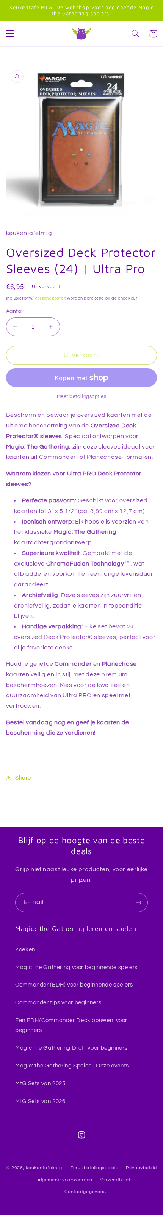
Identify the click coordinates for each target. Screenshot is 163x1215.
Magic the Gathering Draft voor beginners (71, 1048)
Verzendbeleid (116, 1180)
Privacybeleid (141, 1168)
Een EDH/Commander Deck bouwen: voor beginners (71, 1025)
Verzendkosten (50, 298)
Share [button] (23, 778)
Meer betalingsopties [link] (82, 396)
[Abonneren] (138, 902)
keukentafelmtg (44, 1168)
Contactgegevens (85, 1192)
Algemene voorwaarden (65, 1180)
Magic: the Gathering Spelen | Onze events (72, 1066)
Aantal (14, 311)
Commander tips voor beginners (58, 1002)
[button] (10, 33)
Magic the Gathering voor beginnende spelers (76, 967)
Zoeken (25, 949)
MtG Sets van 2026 (40, 1101)
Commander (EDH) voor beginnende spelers (74, 985)
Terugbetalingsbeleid (95, 1168)
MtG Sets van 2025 (40, 1083)
